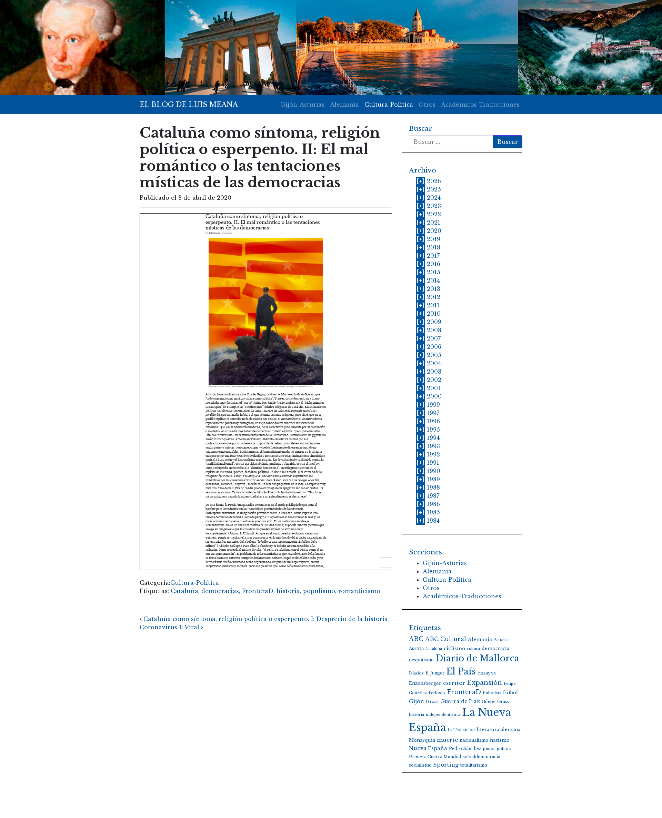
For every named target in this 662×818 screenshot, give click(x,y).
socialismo (420, 765)
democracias (220, 591)
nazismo (500, 740)
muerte (447, 740)
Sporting (446, 764)
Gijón (416, 701)
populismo (319, 591)
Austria (416, 648)
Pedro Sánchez (465, 748)
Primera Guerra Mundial (435, 756)
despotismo (421, 659)
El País (461, 671)
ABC (416, 639)
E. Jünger (434, 673)
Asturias (502, 640)
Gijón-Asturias (302, 104)
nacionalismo (474, 740)
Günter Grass (495, 701)
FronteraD (257, 591)
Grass (432, 701)
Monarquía (422, 740)
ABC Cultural (445, 639)
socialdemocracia (481, 756)
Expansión (484, 683)
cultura (473, 649)
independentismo (443, 714)
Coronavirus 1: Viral (170, 627)
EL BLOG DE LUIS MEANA (189, 104)
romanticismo (359, 591)
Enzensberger (425, 683)
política (504, 749)
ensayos (487, 673)
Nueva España (428, 748)
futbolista (492, 693)
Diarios (416, 673)
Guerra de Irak (460, 701)
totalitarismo (473, 765)
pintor (489, 749)
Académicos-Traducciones (480, 104)
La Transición (461, 730)
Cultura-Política (388, 104)
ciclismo (454, 648)
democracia (495, 648)
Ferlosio (437, 693)
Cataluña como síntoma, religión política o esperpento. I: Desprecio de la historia (265, 618)
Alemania (344, 104)
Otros (427, 104)
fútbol (510, 692)
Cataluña (184, 591)
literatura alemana (498, 729)
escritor (454, 683)
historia (288, 591)
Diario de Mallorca (477, 658)
